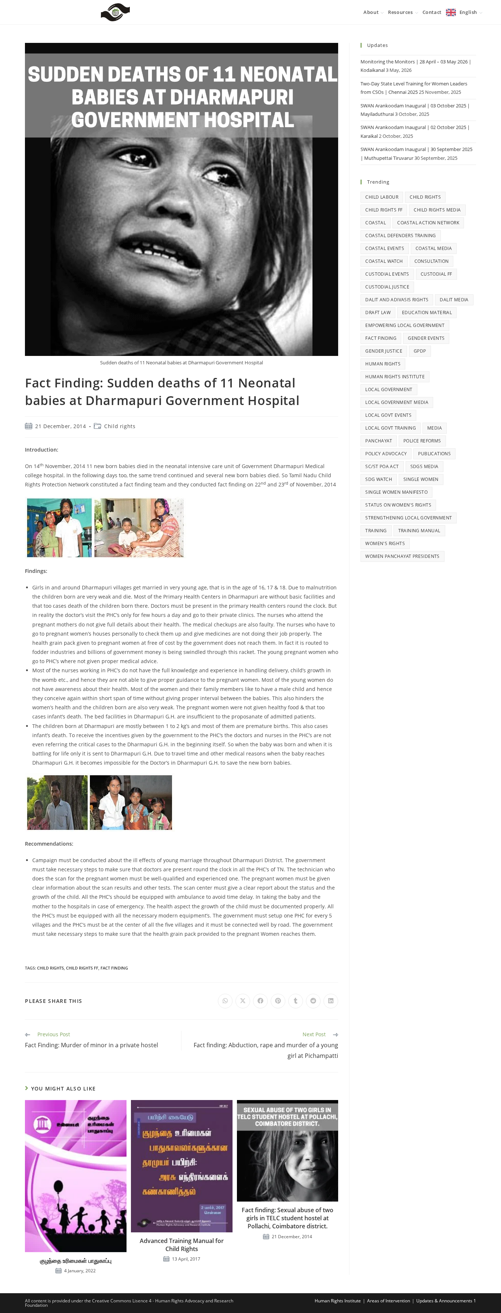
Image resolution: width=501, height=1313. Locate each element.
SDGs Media (424, 466)
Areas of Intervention (388, 1301)
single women (421, 479)
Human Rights (383, 364)
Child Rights (50, 968)
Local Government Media (396, 402)
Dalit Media (454, 300)
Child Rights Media (437, 210)
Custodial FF (436, 274)
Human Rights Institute (395, 377)
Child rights (119, 426)
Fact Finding (114, 968)
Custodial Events (387, 274)
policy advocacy (386, 453)
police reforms (422, 441)
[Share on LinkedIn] (330, 1001)
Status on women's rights (398, 505)
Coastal (375, 223)
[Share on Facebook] (260, 1001)
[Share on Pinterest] (278, 1001)
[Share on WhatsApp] (225, 1001)
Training (376, 530)
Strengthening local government (408, 518)
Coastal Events (384, 248)
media (434, 428)
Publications (434, 453)
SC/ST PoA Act (382, 466)
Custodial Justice (387, 287)
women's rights (385, 543)
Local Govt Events (388, 415)
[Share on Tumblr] (295, 1001)
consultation (431, 261)
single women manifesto (396, 492)
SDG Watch (378, 479)
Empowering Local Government (405, 325)
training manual (419, 530)
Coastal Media (434, 248)
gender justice (383, 351)
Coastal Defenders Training (400, 235)
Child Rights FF (82, 968)
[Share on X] (242, 1001)
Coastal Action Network (428, 223)
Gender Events (426, 338)
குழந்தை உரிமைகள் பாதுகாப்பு (75, 1261)
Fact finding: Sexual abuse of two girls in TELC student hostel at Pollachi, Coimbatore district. (287, 1218)
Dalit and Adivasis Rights (396, 300)
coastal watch (384, 261)
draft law (378, 312)
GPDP (420, 351)
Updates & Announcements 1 (446, 1301)
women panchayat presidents (402, 556)
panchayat (378, 441)
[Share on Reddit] (313, 1001)
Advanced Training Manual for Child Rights (182, 1245)
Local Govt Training (390, 428)
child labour (381, 197)
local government (388, 389)
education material (427, 312)
